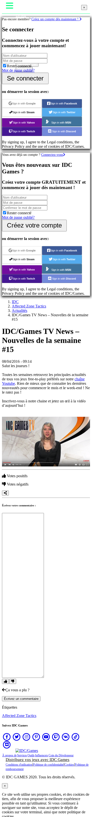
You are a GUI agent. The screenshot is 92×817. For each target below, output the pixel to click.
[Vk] (66, 737)
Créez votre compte (34, 225)
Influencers (41, 755)
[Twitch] (56, 737)
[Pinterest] (36, 737)
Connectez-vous (52, 155)
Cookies (69, 764)
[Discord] (7, 745)
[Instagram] (26, 737)
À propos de (9, 755)
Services (22, 755)
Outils (31, 755)
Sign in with (24, 103)
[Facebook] (7, 737)
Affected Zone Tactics (29, 306)
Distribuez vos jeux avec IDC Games (37, 759)
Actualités (19, 310)
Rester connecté (19, 66)
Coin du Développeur (61, 755)
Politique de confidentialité (48, 764)
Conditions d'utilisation (19, 764)
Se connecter (25, 78)
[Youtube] (46, 737)
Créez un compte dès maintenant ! (55, 19)
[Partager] (5, 493)
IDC (15, 302)
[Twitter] (17, 737)
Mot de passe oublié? (18, 70)
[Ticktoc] (75, 737)
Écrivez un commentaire (21, 699)
